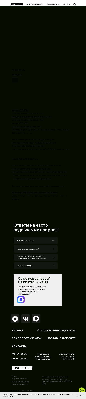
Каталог (18, 330)
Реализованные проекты (56, 330)
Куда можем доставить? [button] (28, 249)
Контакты (19, 346)
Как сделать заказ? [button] (25, 240)
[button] (36, 240)
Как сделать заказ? (26, 338)
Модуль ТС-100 (20, 110)
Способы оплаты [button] (24, 265)
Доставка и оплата (60, 338)
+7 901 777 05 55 (20, 358)
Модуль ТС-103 (19, 123)
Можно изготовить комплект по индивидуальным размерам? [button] (31, 257)
